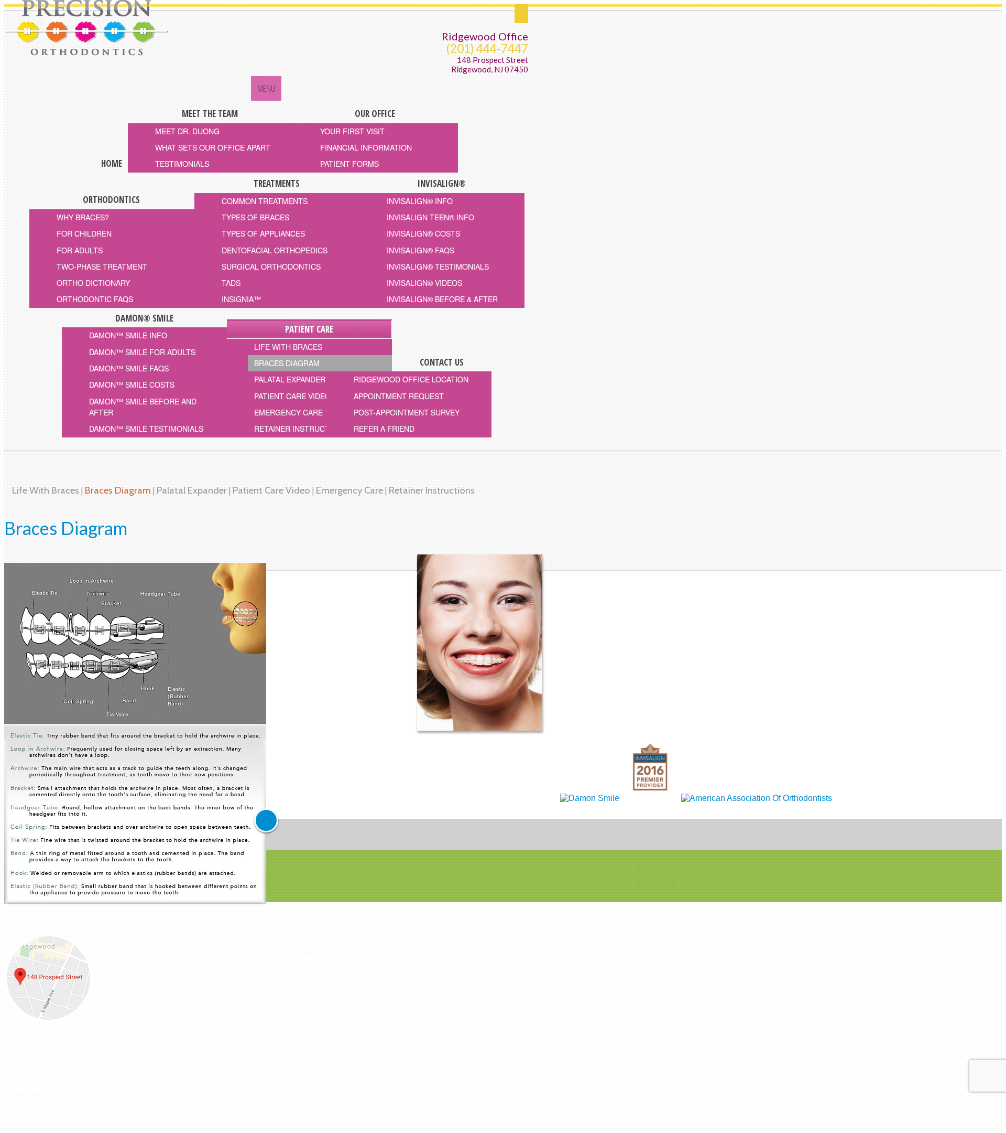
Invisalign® (259, 1077)
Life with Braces (45, 490)
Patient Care (55, 1090)
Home (15, 1077)
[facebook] (374, 1076)
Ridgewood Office (485, 36)
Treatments (211, 1077)
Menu (266, 88)
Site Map (149, 1090)
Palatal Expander (192, 490)
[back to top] (266, 820)
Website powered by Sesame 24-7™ (83, 1125)
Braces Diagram (118, 490)
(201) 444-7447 (487, 48)
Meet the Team (60, 1077)
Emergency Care (349, 490)
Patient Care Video (271, 490)
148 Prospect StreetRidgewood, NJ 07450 (489, 64)
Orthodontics (160, 1077)
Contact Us (105, 1090)
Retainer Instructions (432, 490)
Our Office (112, 1077)
